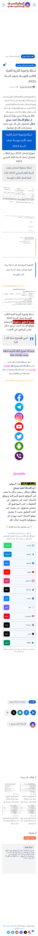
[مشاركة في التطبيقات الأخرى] (7, 712)
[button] (26, 712)
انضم (6, 598)
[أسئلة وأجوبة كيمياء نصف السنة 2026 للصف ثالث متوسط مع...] (28, 809)
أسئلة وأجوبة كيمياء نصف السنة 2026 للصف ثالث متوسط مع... (28, 821)
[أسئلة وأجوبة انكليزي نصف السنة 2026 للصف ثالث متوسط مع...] (10, 787)
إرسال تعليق (28, 847)
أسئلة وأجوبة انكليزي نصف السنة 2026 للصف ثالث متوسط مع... (10, 799)
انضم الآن (7, 545)
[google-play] (12, 932)
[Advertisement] (19, 33)
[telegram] (8, 932)
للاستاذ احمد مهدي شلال (19, 365)
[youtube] (16, 932)
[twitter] (25, 932)
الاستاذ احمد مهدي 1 (25, 87)
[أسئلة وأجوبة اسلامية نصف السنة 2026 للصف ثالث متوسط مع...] (28, 787)
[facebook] (21, 932)
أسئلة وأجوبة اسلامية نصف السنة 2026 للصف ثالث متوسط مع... (28, 799)
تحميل (7, 643)
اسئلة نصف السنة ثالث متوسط (25, 65)
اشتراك (7, 572)
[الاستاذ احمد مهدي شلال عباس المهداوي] (19, 5)
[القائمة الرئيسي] (34, 5)
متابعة (6, 563)
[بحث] (3, 5)
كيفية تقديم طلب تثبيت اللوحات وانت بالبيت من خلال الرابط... (11, 56)
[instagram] (29, 932)
